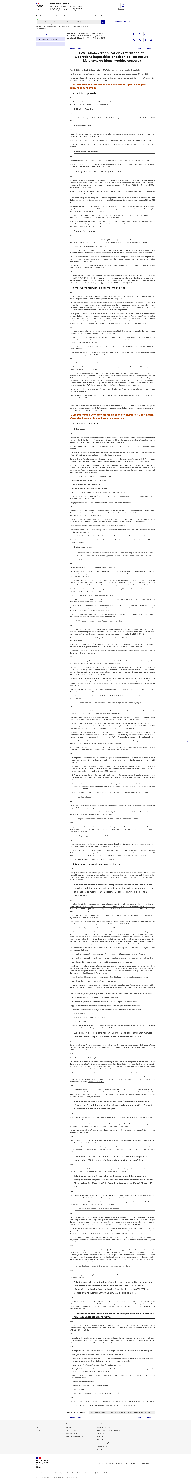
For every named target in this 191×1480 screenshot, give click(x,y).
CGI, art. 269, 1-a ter (105, 771)
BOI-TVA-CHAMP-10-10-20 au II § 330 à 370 (137, 250)
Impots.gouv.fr (101, 1446)
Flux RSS (68, 1427)
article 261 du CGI (99, 215)
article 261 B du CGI (86, 275)
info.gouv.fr (101, 1463)
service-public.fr (115, 1463)
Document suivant (145, 48)
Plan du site (70, 1473)
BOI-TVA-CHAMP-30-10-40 (85, 278)
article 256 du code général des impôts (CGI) (88, 70)
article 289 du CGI (108, 696)
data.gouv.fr (146, 1463)
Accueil (38, 16)
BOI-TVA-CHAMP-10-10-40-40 (100, 610)
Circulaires (100, 1433)
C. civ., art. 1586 (147, 185)
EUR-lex (99, 1440)
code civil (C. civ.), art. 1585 (125, 185)
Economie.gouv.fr (102, 1443)
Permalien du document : (76, 1412)
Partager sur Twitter (140, 40)
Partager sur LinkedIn (145, 40)
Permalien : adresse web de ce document (145, 34)
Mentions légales (59, 1473)
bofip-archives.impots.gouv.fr (74, 1437)
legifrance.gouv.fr (131, 1463)
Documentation (70, 1433)
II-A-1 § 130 (145, 683)
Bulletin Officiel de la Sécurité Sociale (107, 1430)
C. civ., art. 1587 (86, 187)
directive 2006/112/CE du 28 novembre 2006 (122, 646)
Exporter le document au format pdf (134, 34)
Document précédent (77, 48)
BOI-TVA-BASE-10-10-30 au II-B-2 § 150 (117, 283)
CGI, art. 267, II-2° (92, 283)
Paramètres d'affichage (103, 1473)
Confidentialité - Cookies (84, 1473)
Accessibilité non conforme (44, 1473)
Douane (99, 1437)
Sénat (98, 1449)
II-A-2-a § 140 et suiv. (109, 240)
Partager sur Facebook (134, 40)
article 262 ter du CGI (116, 638)
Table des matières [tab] (43, 35)
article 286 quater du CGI (123, 1405)
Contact (38, 1430)
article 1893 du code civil (124, 382)
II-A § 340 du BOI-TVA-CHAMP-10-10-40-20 (108, 442)
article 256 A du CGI (100, 118)
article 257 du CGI (143, 140)
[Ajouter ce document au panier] (140, 34)
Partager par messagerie (151, 40)
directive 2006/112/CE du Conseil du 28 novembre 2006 (103, 1171)
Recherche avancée (122, 21)
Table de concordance (72, 1430)
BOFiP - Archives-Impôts (98, 16)
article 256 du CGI (90, 191)
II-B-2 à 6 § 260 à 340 (80, 1330)
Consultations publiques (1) (69, 16)
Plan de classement (50, 16)
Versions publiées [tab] (43, 44)
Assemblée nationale (103, 1427)
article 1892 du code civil (116, 373)
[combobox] (69, 22)
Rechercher (103, 22)
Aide (37, 1427)
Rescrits (84, 16)
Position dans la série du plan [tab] (47, 39)
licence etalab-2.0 (76, 1477)
